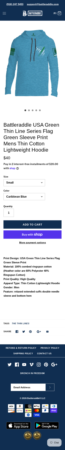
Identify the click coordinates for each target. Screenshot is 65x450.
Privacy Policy (50, 348)
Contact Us (44, 353)
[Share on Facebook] (17, 331)
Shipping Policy (23, 353)
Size (5, 176)
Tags (6, 323)
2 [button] (29, 110)
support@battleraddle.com (43, 4)
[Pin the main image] (30, 331)
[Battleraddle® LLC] (32, 13)
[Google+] (54, 365)
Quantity (7, 206)
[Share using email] (47, 331)
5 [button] (39, 110)
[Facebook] (17, 365)
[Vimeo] (31, 365)
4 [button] (36, 110)
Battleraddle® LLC (36, 398)
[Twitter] (10, 365)
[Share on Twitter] (23, 331)
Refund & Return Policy (21, 348)
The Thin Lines (20, 323)
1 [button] (25, 110)
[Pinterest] (46, 365)
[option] (32, 64)
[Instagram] (39, 365)
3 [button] (32, 110)
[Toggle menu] (4, 13)
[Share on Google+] (39, 331)
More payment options (32, 242)
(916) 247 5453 (14, 4)
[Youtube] (24, 365)
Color (6, 190)
